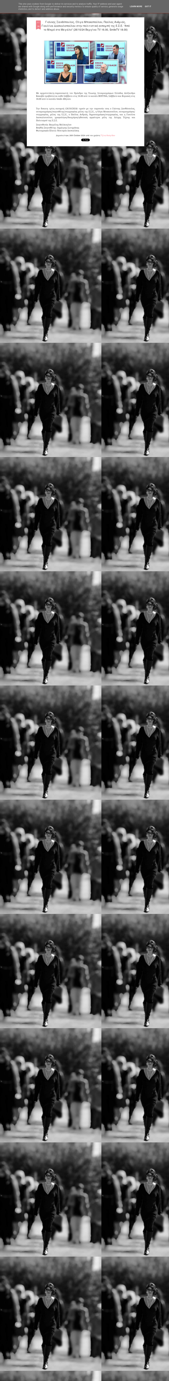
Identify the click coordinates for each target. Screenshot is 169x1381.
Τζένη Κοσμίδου (108, 135)
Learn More (136, 6)
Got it (148, 6)
